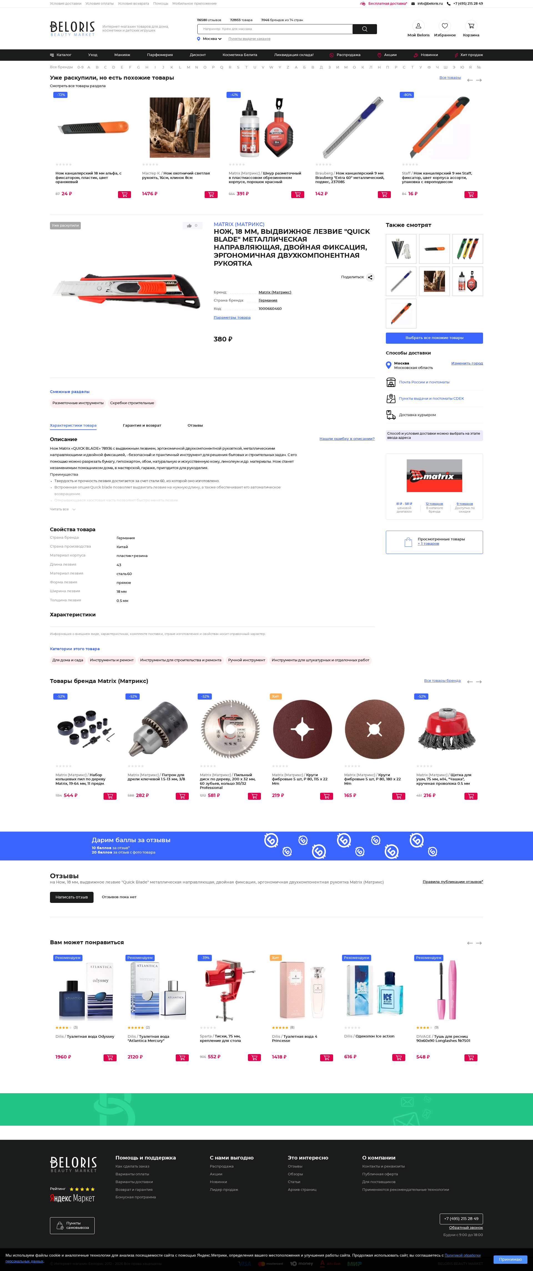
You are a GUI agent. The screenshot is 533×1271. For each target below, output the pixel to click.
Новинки (429, 55)
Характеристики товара (73, 425)
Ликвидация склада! (293, 55)
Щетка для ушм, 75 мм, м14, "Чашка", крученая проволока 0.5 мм (443, 779)
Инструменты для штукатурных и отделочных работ (320, 660)
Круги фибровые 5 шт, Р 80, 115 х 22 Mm (300, 779)
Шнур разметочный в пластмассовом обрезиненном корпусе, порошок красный (265, 178)
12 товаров (434, 503)
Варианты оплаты (132, 1174)
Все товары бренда (442, 681)
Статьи (294, 1182)
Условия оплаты (100, 3)
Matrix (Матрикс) (275, 292)
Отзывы (295, 1166)
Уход (92, 55)
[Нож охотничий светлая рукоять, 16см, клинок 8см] (434, 281)
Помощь (160, 3)
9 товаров (465, 503)
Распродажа (349, 55)
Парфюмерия (160, 55)
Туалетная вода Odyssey (85, 1037)
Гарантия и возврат (142, 425)
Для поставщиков (379, 1182)
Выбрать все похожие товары (435, 338)
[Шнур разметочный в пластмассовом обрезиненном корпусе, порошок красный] (467, 281)
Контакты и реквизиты (383, 1166)
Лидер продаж (224, 1190)
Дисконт (198, 55)
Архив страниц (302, 1190)
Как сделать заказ (132, 1166)
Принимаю (510, 1260)
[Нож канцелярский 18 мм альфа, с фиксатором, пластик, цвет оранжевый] (434, 249)
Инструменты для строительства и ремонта (181, 660)
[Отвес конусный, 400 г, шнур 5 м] (401, 249)
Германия (268, 300)
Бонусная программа (135, 1197)
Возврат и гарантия (134, 1190)
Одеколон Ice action (369, 1036)
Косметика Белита (240, 55)
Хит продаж (472, 55)
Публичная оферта (380, 1174)
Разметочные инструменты (78, 403)
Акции (390, 55)
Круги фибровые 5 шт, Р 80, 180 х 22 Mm (372, 779)
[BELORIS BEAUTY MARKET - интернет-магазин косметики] (72, 29)
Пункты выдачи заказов (249, 38)
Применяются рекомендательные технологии (405, 1190)
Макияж (122, 55)
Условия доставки (65, 3)
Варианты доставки (134, 1182)
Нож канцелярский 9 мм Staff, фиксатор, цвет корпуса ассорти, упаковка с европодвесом (437, 178)
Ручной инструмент (246, 660)
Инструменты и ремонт (112, 660)
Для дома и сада (67, 660)
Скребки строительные (132, 403)
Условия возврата (133, 3)
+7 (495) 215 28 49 (461, 1219)
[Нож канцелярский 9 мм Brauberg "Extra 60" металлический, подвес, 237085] (401, 281)
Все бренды (61, 67)
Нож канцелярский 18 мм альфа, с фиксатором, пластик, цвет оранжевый (89, 178)
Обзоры (295, 1174)
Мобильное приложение (194, 3)
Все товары (450, 78)
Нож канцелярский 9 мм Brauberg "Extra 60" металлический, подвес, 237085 (349, 178)
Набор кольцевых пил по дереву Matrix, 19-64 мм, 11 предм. (80, 779)
